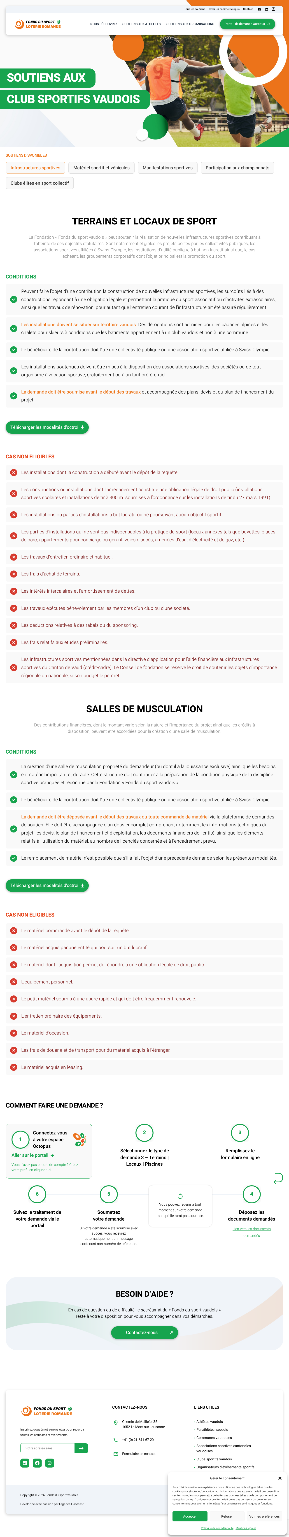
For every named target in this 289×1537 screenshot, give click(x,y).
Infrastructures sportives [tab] (35, 168)
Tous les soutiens (194, 9)
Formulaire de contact (139, 1454)
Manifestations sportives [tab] (168, 168)
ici (49, 1170)
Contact (248, 9)
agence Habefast (72, 1504)
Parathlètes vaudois (212, 1429)
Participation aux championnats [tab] (237, 168)
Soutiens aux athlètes (141, 24)
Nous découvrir (103, 24)
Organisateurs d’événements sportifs (225, 1467)
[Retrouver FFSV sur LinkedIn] (266, 9)
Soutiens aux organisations (190, 24)
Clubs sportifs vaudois (214, 1459)
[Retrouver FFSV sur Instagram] (273, 9)
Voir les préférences (264, 1516)
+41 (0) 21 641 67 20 (138, 1440)
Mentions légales (246, 1528)
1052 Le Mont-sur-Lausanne (143, 1427)
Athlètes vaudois (209, 1421)
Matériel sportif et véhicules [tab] (101, 168)
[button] (280, 1478)
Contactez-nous (142, 1332)
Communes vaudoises (214, 1437)
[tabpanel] (144, 772)
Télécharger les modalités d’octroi (44, 427)
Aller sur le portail (30, 1155)
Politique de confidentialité (217, 1528)
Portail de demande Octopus (245, 24)
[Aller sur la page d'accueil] (38, 24)
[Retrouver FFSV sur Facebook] (259, 9)
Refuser (227, 1516)
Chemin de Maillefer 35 (139, 1421)
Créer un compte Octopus (224, 9)
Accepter (190, 1516)
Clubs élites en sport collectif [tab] (40, 183)
